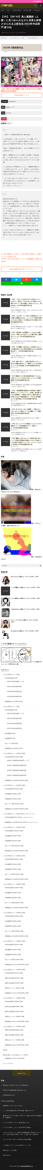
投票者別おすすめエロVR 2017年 (14, 1058)
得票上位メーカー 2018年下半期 (14, 1016)
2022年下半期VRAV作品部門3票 (16, 765)
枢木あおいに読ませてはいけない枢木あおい (16, 1085)
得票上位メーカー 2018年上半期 (14, 1040)
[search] (40, 565)
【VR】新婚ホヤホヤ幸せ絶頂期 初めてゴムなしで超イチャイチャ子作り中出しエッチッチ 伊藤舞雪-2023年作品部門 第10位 (26, 378)
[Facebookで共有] (6, 280)
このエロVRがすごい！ (26, 1166)
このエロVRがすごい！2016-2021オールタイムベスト (19, 814)
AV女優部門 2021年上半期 (13, 864)
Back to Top (21, 1073)
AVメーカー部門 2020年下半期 (14, 902)
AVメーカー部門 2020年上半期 (14, 931)
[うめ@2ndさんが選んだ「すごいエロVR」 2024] (5, 612)
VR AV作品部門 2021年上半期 (14, 859)
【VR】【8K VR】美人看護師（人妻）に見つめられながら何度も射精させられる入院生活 (21, 90)
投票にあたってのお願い (10, 1150)
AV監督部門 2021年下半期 (13, 841)
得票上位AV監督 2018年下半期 (14, 1011)
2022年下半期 (16, 10)
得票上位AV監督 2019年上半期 (14, 983)
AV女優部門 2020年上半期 (13, 921)
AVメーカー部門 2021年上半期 (14, 874)
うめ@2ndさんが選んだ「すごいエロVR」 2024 (25, 609)
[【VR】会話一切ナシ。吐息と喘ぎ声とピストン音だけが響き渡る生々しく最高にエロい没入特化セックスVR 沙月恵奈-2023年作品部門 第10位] (5, 364)
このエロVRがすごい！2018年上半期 (14, 1026)
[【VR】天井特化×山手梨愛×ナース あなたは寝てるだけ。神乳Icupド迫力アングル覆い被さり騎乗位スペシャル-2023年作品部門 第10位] (5, 335)
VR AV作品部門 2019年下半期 (14, 944)
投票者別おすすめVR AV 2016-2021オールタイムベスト (21, 822)
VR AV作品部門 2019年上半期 (14, 973)
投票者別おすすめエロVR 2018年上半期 (16, 1045)
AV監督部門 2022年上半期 (13, 799)
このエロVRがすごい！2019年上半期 (14, 969)
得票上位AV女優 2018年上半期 (14, 1030)
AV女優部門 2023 (10, 733)
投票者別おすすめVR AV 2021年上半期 (16, 879)
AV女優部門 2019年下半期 (13, 949)
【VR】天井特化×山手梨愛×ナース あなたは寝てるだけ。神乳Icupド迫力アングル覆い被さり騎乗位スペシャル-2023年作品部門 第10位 (26, 334)
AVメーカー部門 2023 (11, 743)
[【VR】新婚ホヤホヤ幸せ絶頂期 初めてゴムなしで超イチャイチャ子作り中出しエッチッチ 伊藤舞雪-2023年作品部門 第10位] (5, 379)
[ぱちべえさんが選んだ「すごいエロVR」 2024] (5, 580)
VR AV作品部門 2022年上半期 (14, 789)
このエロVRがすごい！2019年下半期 (14, 941)
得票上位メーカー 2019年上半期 (14, 988)
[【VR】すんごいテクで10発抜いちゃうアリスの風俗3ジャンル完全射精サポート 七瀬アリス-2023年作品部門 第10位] (5, 427)
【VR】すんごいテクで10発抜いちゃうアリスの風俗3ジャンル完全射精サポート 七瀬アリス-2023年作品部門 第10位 (26, 426)
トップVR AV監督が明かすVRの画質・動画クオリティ (18, 1110)
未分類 (5, 1050)
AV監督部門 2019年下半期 (13, 954)
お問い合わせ (7, 1155)
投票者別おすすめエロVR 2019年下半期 (16, 964)
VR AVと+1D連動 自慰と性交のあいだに (14, 1090)
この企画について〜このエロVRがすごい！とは (17, 1145)
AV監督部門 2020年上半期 (13, 926)
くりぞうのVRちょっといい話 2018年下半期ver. (17, 1127)
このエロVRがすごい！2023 (11, 706)
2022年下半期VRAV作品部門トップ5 (18, 760)
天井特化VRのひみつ (9, 1095)
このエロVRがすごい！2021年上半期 (14, 856)
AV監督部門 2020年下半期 (13, 897)
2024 (2, 10)
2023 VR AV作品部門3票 (14, 718)
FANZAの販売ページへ (21, 95)
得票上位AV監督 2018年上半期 (14, 1035)
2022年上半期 (27, 10)
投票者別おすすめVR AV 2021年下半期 (16, 850)
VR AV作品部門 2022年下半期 (14, 757)
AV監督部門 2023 (10, 738)
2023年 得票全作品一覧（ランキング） (21, 269)
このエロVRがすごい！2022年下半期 (14, 753)
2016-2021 (37, 10)
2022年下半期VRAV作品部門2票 (16, 770)
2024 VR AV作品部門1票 (14, 696)
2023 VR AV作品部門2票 (19, 32)
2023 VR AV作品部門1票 (14, 728)
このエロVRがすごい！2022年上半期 (14, 785)
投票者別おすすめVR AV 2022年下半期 (16, 780)
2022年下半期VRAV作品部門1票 (16, 775)
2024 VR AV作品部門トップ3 (15, 681)
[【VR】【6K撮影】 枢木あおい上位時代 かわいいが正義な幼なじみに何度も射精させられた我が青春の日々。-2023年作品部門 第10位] (5, 350)
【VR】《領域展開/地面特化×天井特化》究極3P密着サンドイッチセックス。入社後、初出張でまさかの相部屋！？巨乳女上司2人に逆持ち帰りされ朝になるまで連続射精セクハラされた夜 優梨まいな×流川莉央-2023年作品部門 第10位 (26, 395)
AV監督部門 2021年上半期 (13, 869)
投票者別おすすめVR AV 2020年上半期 (16, 936)
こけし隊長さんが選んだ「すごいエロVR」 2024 (25, 598)
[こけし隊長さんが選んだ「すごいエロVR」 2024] (5, 601)
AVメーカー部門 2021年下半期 (14, 846)
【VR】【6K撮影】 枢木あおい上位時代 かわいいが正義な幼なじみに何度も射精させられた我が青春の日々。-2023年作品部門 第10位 (26, 349)
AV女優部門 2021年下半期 (13, 836)
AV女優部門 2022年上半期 (13, 794)
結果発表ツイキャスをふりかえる (12, 1105)
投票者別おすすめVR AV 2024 (14, 701)
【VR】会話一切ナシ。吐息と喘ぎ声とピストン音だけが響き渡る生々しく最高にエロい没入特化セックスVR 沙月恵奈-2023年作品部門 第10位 (26, 363)
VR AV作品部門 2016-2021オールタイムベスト (19, 817)
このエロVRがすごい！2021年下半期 (14, 827)
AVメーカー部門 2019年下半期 (14, 959)
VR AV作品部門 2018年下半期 (14, 1001)
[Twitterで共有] (16, 280)
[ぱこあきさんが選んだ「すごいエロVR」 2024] (5, 634)
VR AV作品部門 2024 (11, 678)
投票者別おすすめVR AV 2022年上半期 (16, 809)
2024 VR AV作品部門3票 (14, 686)
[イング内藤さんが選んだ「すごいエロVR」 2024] (5, 591)
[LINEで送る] (21, 284)
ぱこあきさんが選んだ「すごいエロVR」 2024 (24, 631)
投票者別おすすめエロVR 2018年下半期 (16, 1021)
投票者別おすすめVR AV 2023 (14, 748)
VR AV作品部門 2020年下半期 (14, 887)
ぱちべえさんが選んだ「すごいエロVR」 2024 (24, 576)
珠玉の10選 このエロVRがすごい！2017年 (15, 1055)
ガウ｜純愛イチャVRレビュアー (13, 185)
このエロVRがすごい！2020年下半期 (14, 884)
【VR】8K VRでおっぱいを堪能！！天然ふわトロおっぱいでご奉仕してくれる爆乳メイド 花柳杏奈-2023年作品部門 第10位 (26, 411)
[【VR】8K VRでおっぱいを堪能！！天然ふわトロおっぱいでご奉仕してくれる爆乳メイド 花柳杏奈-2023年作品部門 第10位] (5, 412)
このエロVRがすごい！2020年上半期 (14, 912)
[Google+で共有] (27, 280)
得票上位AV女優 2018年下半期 (14, 1006)
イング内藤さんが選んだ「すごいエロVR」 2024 (25, 587)
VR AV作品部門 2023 (11, 710)
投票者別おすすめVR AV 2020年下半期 (16, 907)
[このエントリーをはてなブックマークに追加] (37, 280)
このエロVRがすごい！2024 (11, 674)
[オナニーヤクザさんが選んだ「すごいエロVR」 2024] (5, 623)
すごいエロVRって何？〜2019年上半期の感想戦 (17, 1139)
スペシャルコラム (8, 1063)
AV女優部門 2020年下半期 (13, 892)
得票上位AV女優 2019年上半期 (14, 978)
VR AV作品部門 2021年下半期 (14, 831)
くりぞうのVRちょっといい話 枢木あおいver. (16, 1122)
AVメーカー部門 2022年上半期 (14, 804)
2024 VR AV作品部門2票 (14, 691)
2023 (8, 10)
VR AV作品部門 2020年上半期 (14, 916)
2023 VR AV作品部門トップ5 (15, 713)
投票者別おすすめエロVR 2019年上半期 (16, 993)
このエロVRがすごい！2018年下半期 (14, 998)
